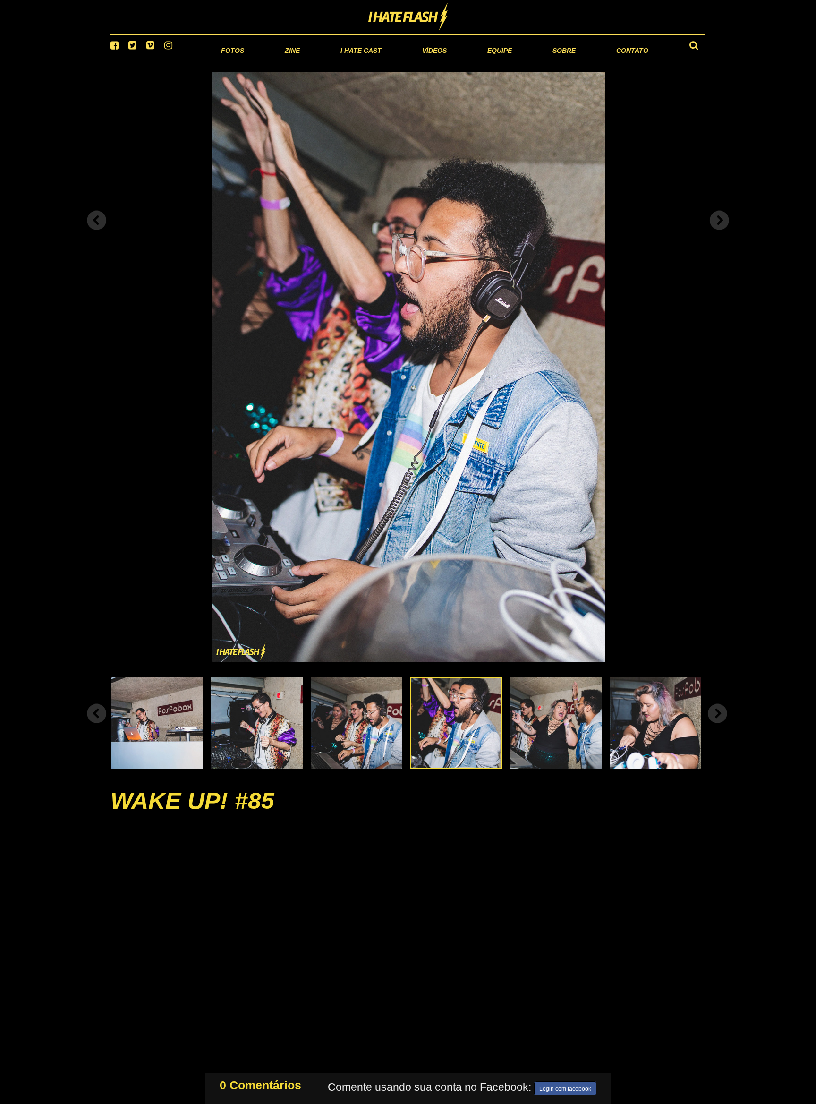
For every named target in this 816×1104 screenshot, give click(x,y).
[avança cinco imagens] (97, 725)
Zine (231, 61)
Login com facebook (565, 1087)
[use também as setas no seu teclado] (97, 232)
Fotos (167, 61)
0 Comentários (260, 1083)
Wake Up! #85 (192, 812)
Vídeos (398, 61)
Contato (623, 61)
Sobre (545, 61)
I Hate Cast (310, 61)
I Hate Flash (408, 17)
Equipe (472, 61)
